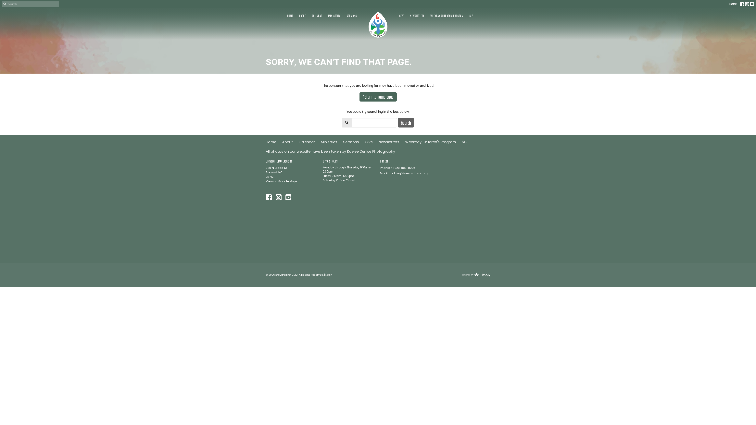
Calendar (317, 16)
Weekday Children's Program (446, 16)
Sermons (351, 16)
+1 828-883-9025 (403, 168)
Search (406, 122)
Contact (733, 4)
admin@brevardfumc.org (409, 173)
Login (328, 275)
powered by (474, 278)
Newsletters (417, 16)
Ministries (334, 16)
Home (290, 16)
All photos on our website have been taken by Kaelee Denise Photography (330, 151)
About (302, 16)
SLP (471, 16)
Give (401, 16)
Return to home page (378, 96)
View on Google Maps (281, 181)
